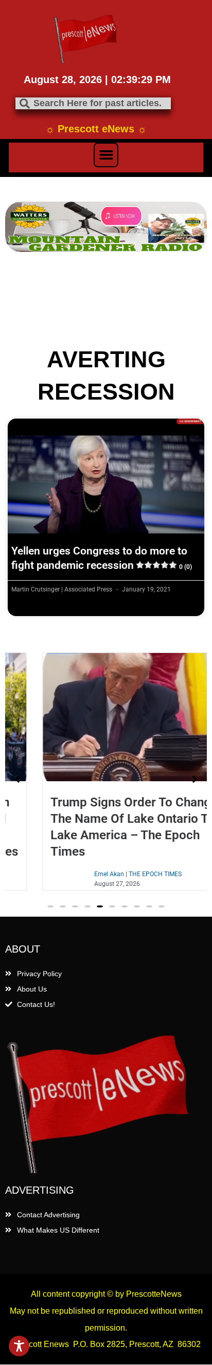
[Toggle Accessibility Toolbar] (19, 1346)
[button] (106, 155)
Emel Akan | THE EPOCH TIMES (112, 874)
